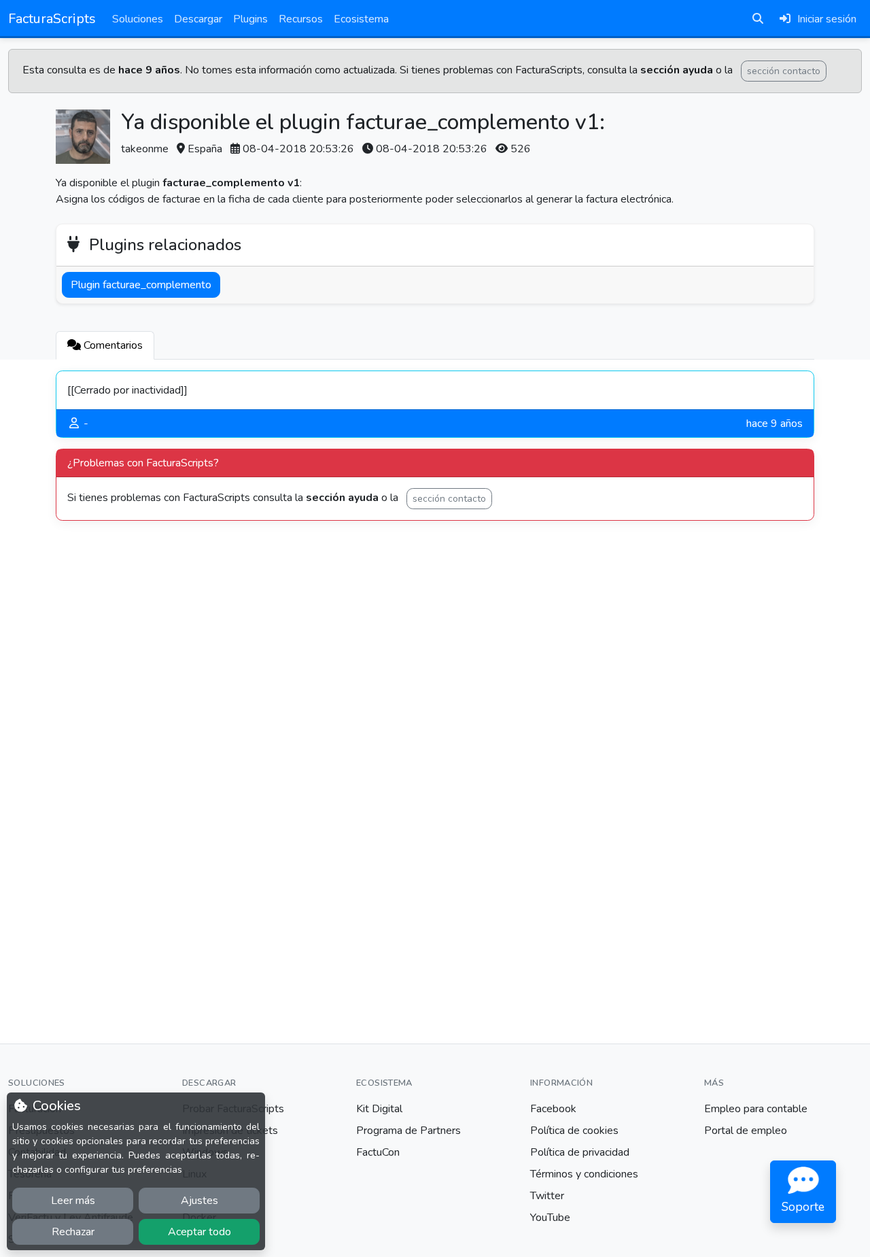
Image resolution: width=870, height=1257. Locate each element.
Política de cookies (574, 1130)
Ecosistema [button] (361, 19)
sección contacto (783, 71)
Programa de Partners (408, 1130)
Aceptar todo (199, 1231)
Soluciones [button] (137, 19)
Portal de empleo (745, 1130)
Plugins (250, 19)
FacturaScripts (52, 19)
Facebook (553, 1108)
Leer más (73, 1200)
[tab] (105, 345)
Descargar (198, 19)
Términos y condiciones (584, 1174)
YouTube (550, 1217)
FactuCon (378, 1152)
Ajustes (199, 1200)
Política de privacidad (579, 1152)
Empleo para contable (755, 1108)
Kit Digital (379, 1108)
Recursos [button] (301, 19)
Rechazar (73, 1231)
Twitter (547, 1195)
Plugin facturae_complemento (141, 284)
